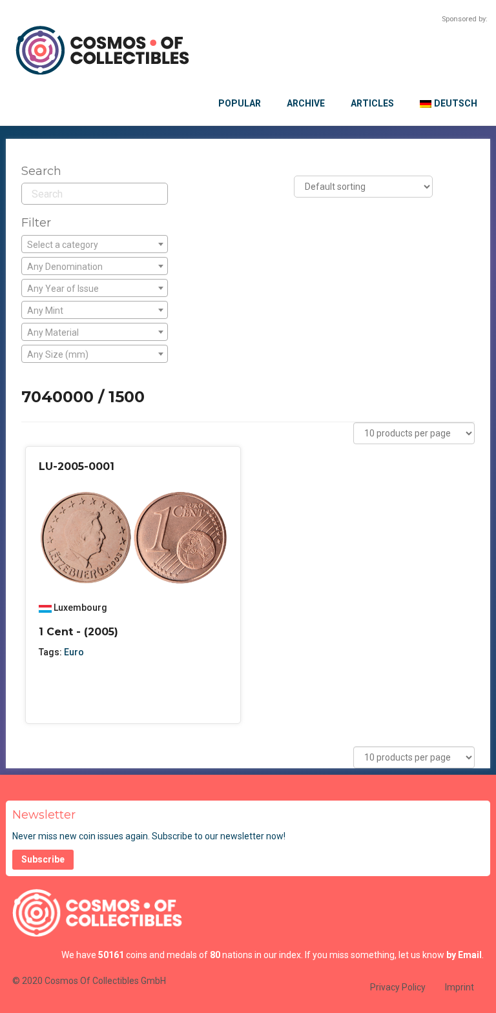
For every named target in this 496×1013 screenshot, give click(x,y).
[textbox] (94, 245)
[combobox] (94, 244)
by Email (464, 955)
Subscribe (43, 859)
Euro (74, 652)
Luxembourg (80, 607)
